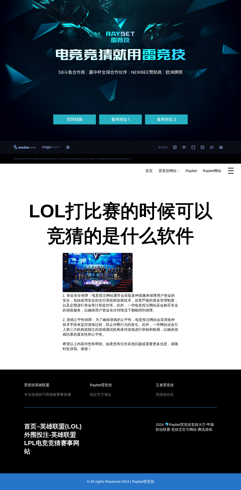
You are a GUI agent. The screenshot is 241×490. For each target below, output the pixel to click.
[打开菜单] (231, 171)
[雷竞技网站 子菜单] (179, 171)
